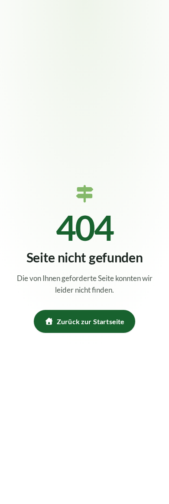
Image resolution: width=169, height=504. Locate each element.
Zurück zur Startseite (90, 321)
